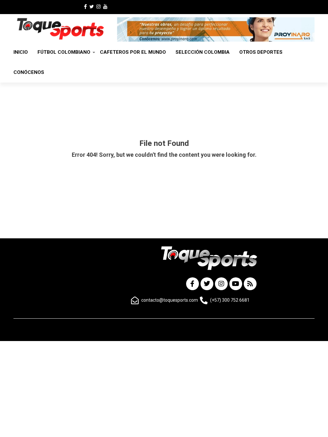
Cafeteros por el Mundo (133, 52)
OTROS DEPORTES (261, 52)
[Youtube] (235, 283)
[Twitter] (207, 283)
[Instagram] (221, 283)
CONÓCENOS (28, 72)
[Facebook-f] (192, 283)
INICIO (20, 52)
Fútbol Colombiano (63, 52)
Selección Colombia (203, 52)
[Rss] (250, 283)
